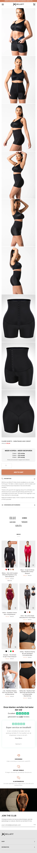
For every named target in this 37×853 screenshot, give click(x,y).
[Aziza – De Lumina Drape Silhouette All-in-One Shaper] (27, 596)
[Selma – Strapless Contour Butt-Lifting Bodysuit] (10, 596)
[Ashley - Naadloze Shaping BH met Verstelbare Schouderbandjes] (27, 635)
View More (18, 738)
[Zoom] (5, 52)
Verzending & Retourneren (12, 505)
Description (7, 478)
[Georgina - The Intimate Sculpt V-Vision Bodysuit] (10, 635)
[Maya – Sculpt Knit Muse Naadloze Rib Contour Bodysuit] (27, 554)
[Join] (33, 824)
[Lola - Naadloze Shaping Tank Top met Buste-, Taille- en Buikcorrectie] (10, 674)
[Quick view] (15, 565)
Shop (3, 841)
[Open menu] (4, 4)
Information (5, 847)
